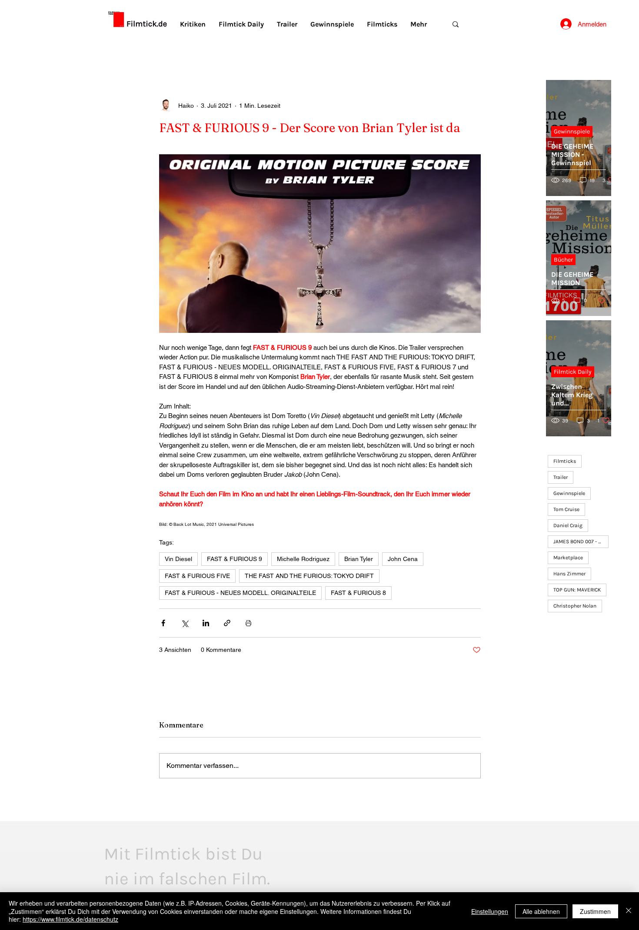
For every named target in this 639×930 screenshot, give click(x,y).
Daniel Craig (567, 525)
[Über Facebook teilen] (163, 623)
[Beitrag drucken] (248, 623)
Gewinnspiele (572, 131)
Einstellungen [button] (489, 911)
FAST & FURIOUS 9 (234, 558)
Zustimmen (595, 911)
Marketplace (568, 558)
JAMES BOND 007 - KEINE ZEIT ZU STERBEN (581, 541)
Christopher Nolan (574, 606)
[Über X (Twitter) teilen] (184, 623)
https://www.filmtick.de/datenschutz (70, 919)
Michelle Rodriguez (303, 558)
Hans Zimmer (569, 574)
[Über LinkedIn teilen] (206, 623)
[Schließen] (628, 911)
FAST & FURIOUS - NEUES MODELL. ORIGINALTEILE (240, 592)
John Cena (403, 558)
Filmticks (564, 461)
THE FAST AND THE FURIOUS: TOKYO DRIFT (309, 575)
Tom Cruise (566, 509)
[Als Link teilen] (227, 623)
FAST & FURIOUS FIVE (197, 575)
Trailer (560, 477)
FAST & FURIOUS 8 (358, 592)
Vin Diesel (178, 558)
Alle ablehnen (541, 911)
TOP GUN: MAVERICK (577, 590)
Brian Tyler (358, 558)
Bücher (563, 259)
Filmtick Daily (573, 371)
